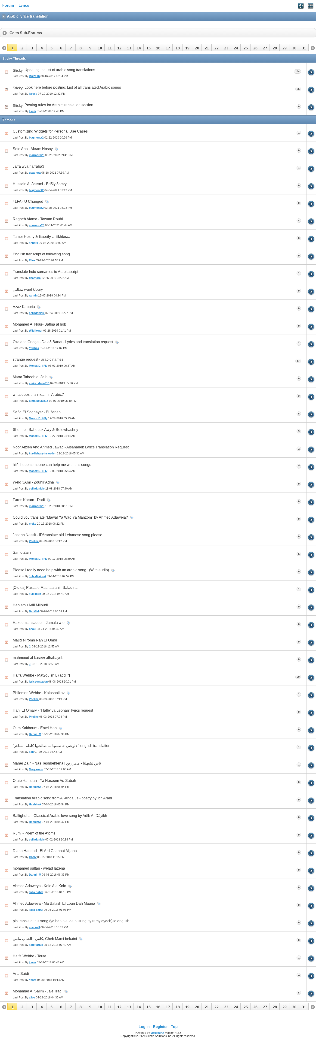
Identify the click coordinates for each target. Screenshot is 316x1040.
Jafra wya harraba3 (28, 166)
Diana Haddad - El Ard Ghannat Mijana (45, 851)
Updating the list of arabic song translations (60, 70)
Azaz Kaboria (24, 307)
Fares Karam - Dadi (29, 500)
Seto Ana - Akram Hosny (33, 149)
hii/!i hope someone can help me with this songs (52, 465)
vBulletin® (157, 1032)
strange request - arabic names (38, 359)
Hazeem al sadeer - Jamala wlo (39, 623)
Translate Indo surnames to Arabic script (45, 272)
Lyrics (24, 5)
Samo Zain (22, 552)
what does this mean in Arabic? (38, 394)
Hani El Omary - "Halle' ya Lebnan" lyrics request (53, 710)
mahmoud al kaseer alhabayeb (38, 658)
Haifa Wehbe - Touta (29, 956)
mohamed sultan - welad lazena (39, 868)
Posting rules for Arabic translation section (59, 105)
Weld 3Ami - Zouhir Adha (33, 482)
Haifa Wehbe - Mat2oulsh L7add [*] (41, 675)
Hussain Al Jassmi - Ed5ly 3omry (40, 184)
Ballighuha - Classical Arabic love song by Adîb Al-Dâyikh (60, 816)
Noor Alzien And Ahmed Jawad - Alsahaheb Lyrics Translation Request (71, 447)
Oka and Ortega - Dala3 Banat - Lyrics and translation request (63, 342)
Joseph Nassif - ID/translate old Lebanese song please (57, 535)
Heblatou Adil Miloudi (30, 605)
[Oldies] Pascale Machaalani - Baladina (45, 588)
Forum (8, 5)
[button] (12, 47)
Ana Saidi (21, 974)
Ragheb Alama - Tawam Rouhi (38, 219)
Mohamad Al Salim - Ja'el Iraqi (37, 991)
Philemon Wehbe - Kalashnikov (39, 693)
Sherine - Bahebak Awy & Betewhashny (45, 430)
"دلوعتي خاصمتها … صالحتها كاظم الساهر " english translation (61, 746)
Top (174, 1027)
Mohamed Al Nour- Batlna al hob (39, 324)
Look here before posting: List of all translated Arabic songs (73, 87)
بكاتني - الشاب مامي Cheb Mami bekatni (45, 939)
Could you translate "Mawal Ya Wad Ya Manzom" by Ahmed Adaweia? (70, 517)
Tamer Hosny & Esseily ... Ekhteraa (41, 237)
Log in (144, 1027)
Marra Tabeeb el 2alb (30, 377)
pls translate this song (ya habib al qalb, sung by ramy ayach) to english (71, 921)
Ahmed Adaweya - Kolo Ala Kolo (39, 886)
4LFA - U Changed (28, 201)
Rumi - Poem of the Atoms (34, 833)
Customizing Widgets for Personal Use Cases (50, 131)
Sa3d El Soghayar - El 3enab (37, 412)
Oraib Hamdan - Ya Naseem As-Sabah (44, 781)
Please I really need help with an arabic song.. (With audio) (61, 570)
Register (160, 1027)
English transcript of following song (41, 254)
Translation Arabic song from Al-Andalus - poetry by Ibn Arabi (62, 798)
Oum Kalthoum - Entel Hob (35, 728)
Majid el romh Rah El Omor (35, 640)
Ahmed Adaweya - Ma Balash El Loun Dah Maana (54, 903)
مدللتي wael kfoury (28, 289)
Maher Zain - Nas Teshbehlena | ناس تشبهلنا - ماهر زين (57, 763)
